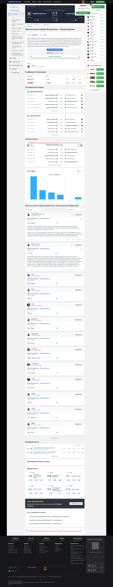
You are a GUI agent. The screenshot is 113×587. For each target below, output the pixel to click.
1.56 (64, 452)
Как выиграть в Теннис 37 (76, 556)
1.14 (59, 493)
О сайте (56, 545)
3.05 (80, 83)
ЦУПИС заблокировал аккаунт (77, 558)
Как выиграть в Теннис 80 (76, 555)
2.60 (44, 35)
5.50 (60, 480)
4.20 (29, 432)
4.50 (29, 283)
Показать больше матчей (54, 165)
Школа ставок (42, 545)
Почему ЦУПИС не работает (77, 563)
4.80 (74, 452)
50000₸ (49, 83)
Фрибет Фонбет (27, 549)
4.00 (73, 83)
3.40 (41, 493)
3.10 (80, 79)
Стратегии (41, 549)
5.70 (51, 493)
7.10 (68, 493)
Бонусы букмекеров (43, 551)
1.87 (29, 253)
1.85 (29, 223)
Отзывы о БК (42, 552)
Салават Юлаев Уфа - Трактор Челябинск (44, 448)
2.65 (64, 448)
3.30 (74, 480)
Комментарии (58, 549)
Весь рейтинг (95, 90)
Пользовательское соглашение (15, 583)
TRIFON (33, 65)
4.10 (29, 343)
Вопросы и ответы (43, 547)
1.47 (49, 480)
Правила (57, 547)
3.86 (29, 328)
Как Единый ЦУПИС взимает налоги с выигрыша (77, 553)
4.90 (69, 452)
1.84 (29, 402)
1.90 (31, 493)
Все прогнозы (11, 545)
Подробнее (30, 506)
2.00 (67, 83)
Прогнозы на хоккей (12, 552)
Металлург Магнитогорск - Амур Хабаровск (44, 452)
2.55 (29, 298)
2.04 (67, 79)
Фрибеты (26, 545)
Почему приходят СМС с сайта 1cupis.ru (77, 549)
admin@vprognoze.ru (56, 576)
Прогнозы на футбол (12, 549)
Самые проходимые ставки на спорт (77, 561)
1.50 (79, 493)
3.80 (73, 79)
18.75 (29, 358)
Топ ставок (10, 547)
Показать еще (54, 110)
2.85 (68, 480)
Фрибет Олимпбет (28, 552)
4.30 (74, 493)
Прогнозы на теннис (12, 551)
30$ (48, 79)
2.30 (74, 448)
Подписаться (78, 214)
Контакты (57, 551)
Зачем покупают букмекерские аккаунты (77, 546)
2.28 (29, 373)
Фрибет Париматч (28, 551)
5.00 (55, 480)
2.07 (29, 417)
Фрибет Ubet (26, 547)
